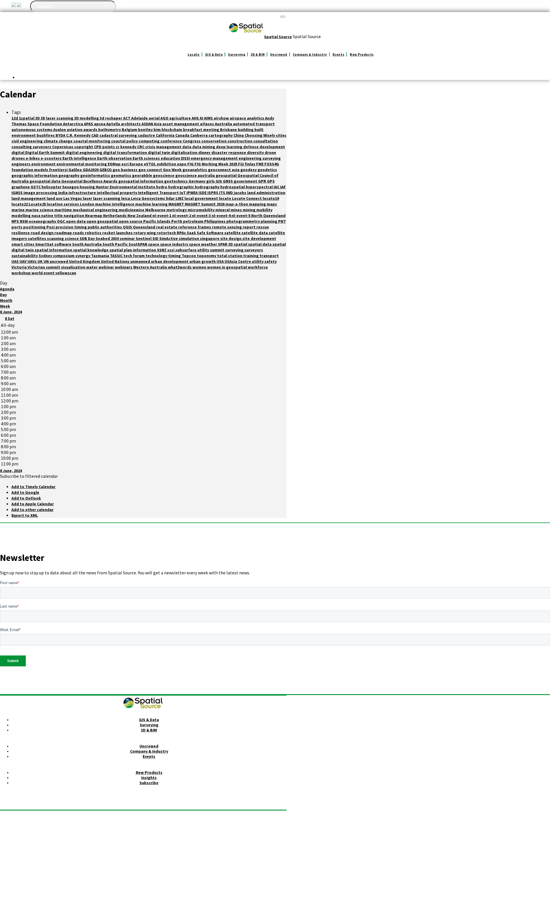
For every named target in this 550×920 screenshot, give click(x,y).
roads (79, 232)
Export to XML (24, 515)
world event (43, 272)
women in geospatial (227, 267)
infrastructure (82, 192)
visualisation (73, 267)
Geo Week (172, 169)
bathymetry (110, 129)
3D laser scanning (57, 118)
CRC (141, 146)
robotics (93, 232)
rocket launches (117, 232)
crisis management (163, 146)
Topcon (189, 255)
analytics (256, 118)
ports (17, 227)
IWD (230, 192)
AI (202, 118)
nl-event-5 (241, 215)
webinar (107, 267)
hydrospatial (233, 186)
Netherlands (115, 215)
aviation (75, 129)
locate (225, 198)
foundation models (30, 169)
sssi (171, 249)
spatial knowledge (91, 249)
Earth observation (115, 158)
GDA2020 (91, 169)
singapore (210, 238)
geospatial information (141, 181)
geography (69, 175)
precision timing (72, 227)
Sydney (46, 255)
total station (230, 255)
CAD (95, 135)
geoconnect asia (224, 169)
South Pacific (116, 244)
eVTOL (150, 164)
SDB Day (88, 238)
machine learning (151, 204)
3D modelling (87, 118)
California (165, 135)
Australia (224, 123)
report (249, 227)
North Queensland (268, 215)
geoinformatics (95, 175)
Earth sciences (147, 158)
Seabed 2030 (108, 238)
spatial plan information (133, 249)
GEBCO (106, 169)
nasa (36, 215)
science (72, 238)
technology (157, 255)
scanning (56, 238)
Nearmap (94, 215)
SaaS (192, 232)
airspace (238, 118)
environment (43, 164)
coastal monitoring (92, 141)
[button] (29, 476)
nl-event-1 (162, 215)
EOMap (114, 164)
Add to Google (25, 492)
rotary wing (145, 232)
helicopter (52, 186)
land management (29, 198)
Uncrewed (278, 54)
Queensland (144, 227)
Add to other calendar (32, 509)
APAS (89, 123)
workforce (258, 267)
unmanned (140, 261)
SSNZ (162, 249)
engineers (21, 164)
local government (201, 198)
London (87, 204)
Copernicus (63, 146)
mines (237, 209)
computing (149, 141)
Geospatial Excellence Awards (89, 181)
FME (260, 164)
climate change (58, 141)
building (246, 129)
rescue (262, 227)
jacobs (240, 192)
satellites (37, 238)
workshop (21, 272)
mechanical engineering (96, 209)
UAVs (33, 261)
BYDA (61, 135)
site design (231, 238)
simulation (189, 238)
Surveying (236, 54)
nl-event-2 (182, 215)
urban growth (203, 261)
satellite (232, 232)
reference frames (195, 227)
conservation (214, 141)
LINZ (180, 198)
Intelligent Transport (159, 192)
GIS (219, 181)
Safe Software (210, 232)
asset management (181, 123)
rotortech (167, 232)
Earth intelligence (79, 158)
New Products (362, 54)
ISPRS (213, 192)
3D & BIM (258, 54)
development (272, 146)
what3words (180, 267)
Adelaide (140, 118)
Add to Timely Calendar (33, 486)
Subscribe (149, 782)
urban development (170, 261)
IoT (183, 192)
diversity (256, 152)
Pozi (51, 227)
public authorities (105, 227)
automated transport (254, 123)
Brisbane (229, 129)
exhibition (167, 164)
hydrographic (181, 186)
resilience (21, 232)
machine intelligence (115, 204)
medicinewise (132, 209)
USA (221, 261)
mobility (264, 209)
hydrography (207, 186)
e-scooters (51, 158)
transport (269, 255)
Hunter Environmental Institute (126, 186)
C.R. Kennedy (78, 135)
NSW (24, 221)
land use (55, 198)
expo (182, 164)
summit (217, 249)
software (63, 244)
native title (52, 215)
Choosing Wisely (260, 135)
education (171, 158)
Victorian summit (44, 267)
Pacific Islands (157, 221)
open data (76, 221)
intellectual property (117, 192)
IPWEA (192, 192)
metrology (177, 209)
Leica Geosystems (148, 198)
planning (269, 221)
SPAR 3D (226, 244)
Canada (182, 135)
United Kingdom (85, 261)
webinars (124, 267)
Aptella (113, 123)
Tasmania (100, 255)
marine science (39, 209)
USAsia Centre (238, 261)
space (154, 244)
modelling (21, 215)
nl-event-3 (202, 215)
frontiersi (58, 169)
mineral (223, 209)
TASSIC (116, 255)
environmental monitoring (82, 164)
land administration (266, 192)
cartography (221, 135)
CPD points (105, 146)
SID (155, 238)
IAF (283, 186)
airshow (222, 118)
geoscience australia (195, 175)
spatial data (260, 244)
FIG (191, 164)
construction (240, 141)
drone (270, 152)
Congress (192, 141)
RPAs (182, 232)
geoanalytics (195, 169)
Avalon (60, 129)
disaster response (229, 152)
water (92, 267)
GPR (262, 181)
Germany (197, 181)
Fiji (241, 164)
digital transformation (125, 152)
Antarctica (73, 123)
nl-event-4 (221, 215)
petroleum (193, 221)
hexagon (71, 186)
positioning (34, 227)
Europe (136, 164)
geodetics (267, 169)
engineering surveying (260, 158)
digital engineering (84, 152)
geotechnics (176, 181)
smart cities (23, 244)
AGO (164, 118)
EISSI (186, 158)
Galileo (75, 169)
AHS (196, 118)
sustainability (25, 255)
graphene (21, 186)
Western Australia (150, 267)
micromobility (201, 209)
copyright (84, 146)
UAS (15, 261)
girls (211, 181)
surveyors (253, 249)
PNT (282, 221)
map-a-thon (237, 204)
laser (88, 198)
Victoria (19, 267)
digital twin (159, 152)
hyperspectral (260, 186)
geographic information (34, 175)
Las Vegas (73, 198)
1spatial (27, 118)
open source (131, 221)
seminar (128, 238)
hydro (162, 186)
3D (38, 118)
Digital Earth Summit (45, 152)
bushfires (46, 135)
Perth (177, 221)
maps (272, 204)
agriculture (180, 118)
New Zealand (139, 215)
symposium (64, 255)
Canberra (199, 135)
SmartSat (44, 244)
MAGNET (176, 204)
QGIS (128, 227)
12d (15, 118)
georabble (142, 175)
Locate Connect (247, 198)
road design (42, 232)
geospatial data (45, 181)
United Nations (115, 261)
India (63, 192)
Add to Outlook (26, 498)
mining (249, 209)
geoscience (164, 175)
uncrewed (59, 261)
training (251, 255)
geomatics (121, 175)
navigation (74, 215)
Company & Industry (310, 54)
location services (63, 204)
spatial (241, 244)
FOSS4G (271, 164)
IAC (277, 186)
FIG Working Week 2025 (216, 164)
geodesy (249, 169)
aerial (154, 118)
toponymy (207, 255)
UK (41, 261)
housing (88, 186)
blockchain (172, 129)
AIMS (209, 118)
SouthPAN (138, 244)
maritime (63, 209)
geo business (125, 169)
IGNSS (17, 192)
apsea (100, 123)
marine (18, 209)
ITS (222, 192)
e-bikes (33, 158)
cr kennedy (126, 146)
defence (251, 146)
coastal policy (125, 141)
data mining (204, 146)
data (187, 146)
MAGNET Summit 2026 (205, 204)
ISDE (203, 192)
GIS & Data (214, 54)
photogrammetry (243, 221)
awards (90, 129)
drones (18, 158)
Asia (158, 123)
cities (281, 135)
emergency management (215, 158)
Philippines (215, 221)
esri (125, 164)
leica (126, 198)
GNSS (228, 181)
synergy (83, 255)
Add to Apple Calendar (32, 503)
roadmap (63, 232)
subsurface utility (192, 249)
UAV (23, 261)
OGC (61, 221)
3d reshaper (111, 118)
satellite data (255, 232)
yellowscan (65, 272)
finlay (250, 164)
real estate (167, 227)
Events (338, 54)
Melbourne (155, 209)
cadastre (147, 135)
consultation (265, 141)
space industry (174, 244)
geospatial (226, 175)
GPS (271, 181)
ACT (127, 118)
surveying (234, 249)
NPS (15, 221)
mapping (258, 204)
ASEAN (148, 123)
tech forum (134, 255)
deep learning (229, 146)
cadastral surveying (118, 135)
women (199, 267)
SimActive (169, 238)
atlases (207, 123)
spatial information (54, 249)
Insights (149, 777)
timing (175, 255)
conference (171, 141)
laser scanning (107, 198)
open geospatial (103, 221)
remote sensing (227, 227)
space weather (203, 244)
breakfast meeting (201, 129)
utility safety (264, 261)
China (239, 135)
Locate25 (38, 204)
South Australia (87, 244)
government (246, 181)
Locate (193, 54)
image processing (40, 192)
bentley (146, 129)
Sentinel (144, 238)
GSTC (36, 186)
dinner (204, 152)
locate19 (271, 198)
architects (131, 123)
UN (47, 261)
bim (158, 129)
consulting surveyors (31, 146)
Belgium (130, 129)
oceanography (43, 221)
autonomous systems (32, 129)
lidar (171, 198)
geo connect (150, 169)
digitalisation (184, 152)
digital (18, 152)
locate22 (20, 204)
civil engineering (27, 141)
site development (259, 238)
